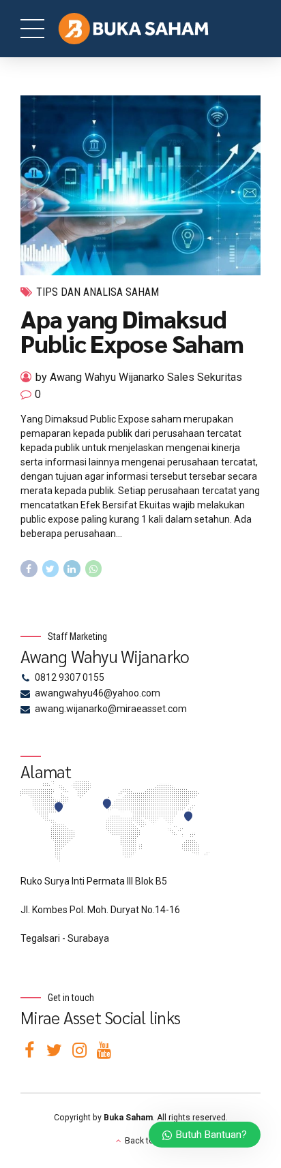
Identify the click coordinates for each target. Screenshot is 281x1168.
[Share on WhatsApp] (93, 568)
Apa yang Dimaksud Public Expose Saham (131, 330)
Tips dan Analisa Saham (97, 292)
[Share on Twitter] (50, 568)
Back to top (147, 1141)
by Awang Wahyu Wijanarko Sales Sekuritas (138, 377)
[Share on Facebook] (29, 568)
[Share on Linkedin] (71, 568)
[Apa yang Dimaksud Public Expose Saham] (140, 185)
